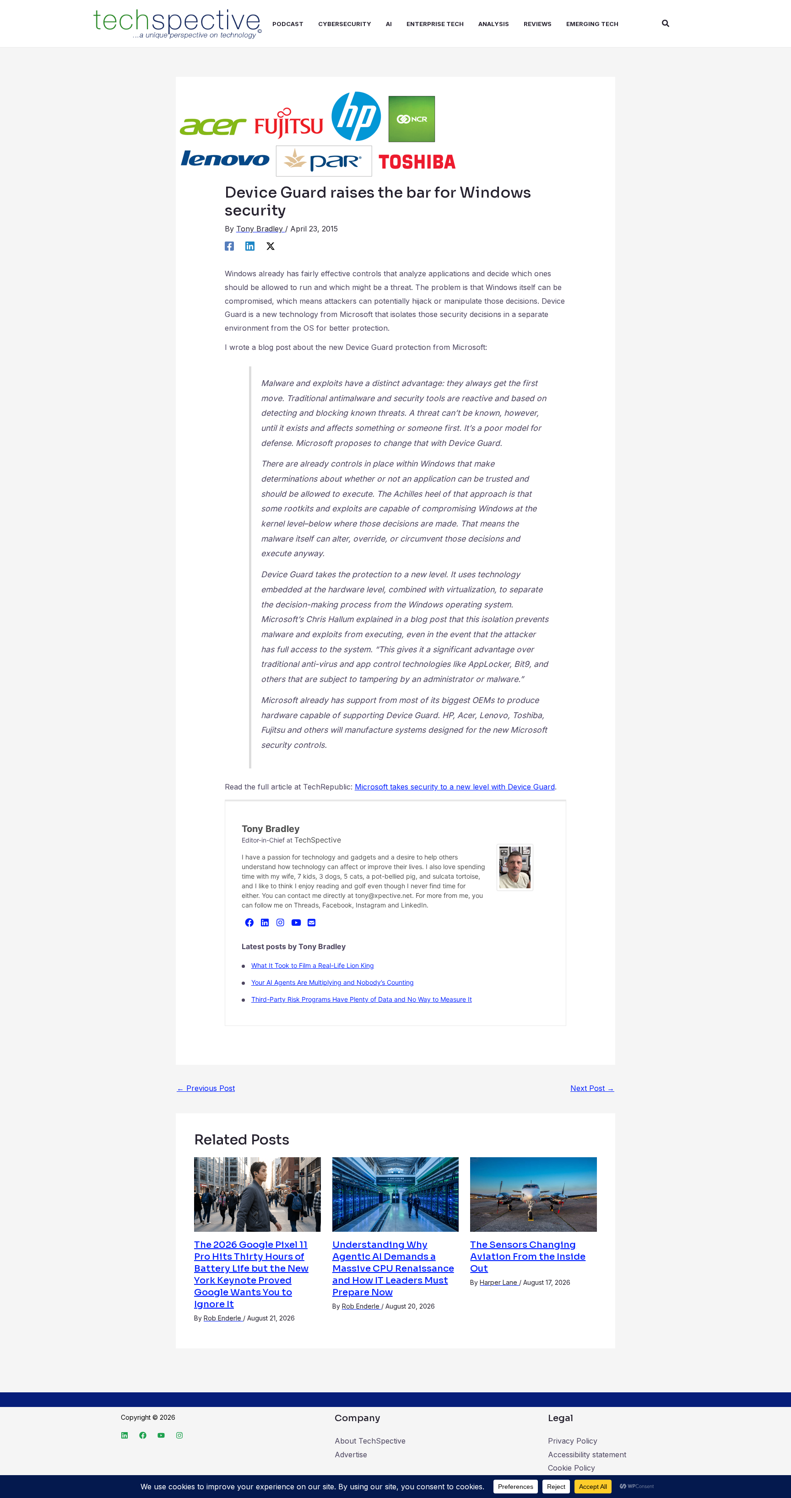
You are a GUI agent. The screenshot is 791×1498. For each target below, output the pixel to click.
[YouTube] (296, 922)
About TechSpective (370, 1440)
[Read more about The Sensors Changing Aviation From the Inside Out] (533, 1193)
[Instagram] (280, 922)
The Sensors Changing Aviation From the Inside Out (527, 1256)
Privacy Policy (572, 1440)
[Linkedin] (250, 246)
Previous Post (206, 1088)
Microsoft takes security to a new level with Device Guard (455, 786)
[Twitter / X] (270, 246)
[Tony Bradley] (515, 866)
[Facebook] (229, 246)
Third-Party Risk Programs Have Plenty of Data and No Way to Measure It (361, 999)
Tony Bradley (271, 828)
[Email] (311, 922)
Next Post (592, 1088)
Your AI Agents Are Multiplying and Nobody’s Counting (332, 982)
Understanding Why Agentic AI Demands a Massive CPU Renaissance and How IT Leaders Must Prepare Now (393, 1268)
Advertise (351, 1454)
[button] (666, 23)
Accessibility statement (587, 1454)
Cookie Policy (571, 1467)
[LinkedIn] (265, 922)
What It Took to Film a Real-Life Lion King (312, 965)
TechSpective (317, 839)
